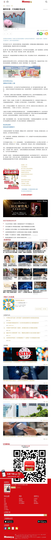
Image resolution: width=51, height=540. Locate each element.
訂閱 (45, 515)
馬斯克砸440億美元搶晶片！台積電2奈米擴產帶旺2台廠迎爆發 (19, 380)
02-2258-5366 (21, 534)
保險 (5, 501)
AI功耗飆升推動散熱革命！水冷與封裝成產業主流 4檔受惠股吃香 (22, 322)
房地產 (5, 503)
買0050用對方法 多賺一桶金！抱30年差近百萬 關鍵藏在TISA (10, 252)
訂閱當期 (18, 487)
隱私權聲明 (36, 503)
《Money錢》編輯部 (44, 30)
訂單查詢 (35, 498)
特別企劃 (6, 508)
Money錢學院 (21, 503)
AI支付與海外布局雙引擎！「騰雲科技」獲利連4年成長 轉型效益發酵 (20, 436)
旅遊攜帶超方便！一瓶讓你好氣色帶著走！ (10, 278)
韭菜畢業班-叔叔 (10, 325)
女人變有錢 (6, 509)
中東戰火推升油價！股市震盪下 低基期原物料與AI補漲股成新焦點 (22, 317)
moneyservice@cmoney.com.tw (33, 534)
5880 (14, 142)
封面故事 (6, 506)
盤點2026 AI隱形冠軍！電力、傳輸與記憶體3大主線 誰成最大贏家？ (23, 332)
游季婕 (47, 401)
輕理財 (5, 504)
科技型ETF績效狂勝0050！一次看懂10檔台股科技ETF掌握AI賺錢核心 (25, 292)
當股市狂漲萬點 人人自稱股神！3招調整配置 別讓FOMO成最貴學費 (25, 279)
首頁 (4, 5)
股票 (5, 498)
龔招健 (9, 320)
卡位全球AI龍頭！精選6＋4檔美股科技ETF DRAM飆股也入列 (40, 279)
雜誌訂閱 (20, 498)
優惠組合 (13, 487)
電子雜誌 (35, 501)
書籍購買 (20, 500)
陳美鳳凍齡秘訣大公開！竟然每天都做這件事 (40, 251)
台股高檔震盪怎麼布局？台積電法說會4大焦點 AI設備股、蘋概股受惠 (25, 265)
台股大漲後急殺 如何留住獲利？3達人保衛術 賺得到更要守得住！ (10, 292)
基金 (5, 500)
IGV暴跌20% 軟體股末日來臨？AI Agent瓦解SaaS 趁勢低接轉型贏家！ (20, 399)
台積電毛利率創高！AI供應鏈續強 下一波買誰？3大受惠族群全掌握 (23, 337)
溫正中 (47, 439)
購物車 (35, 500)
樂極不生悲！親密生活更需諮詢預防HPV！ (40, 291)
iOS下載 (44, 308)
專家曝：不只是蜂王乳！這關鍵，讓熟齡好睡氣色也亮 (10, 265)
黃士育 (9, 335)
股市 (12, 5)
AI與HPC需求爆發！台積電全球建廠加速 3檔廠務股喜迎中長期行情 (20, 417)
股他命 (9, 330)
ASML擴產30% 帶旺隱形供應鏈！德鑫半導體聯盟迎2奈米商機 (25, 252)
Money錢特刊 (21, 501)
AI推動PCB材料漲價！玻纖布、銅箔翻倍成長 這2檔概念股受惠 (21, 327)
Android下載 (38, 308)
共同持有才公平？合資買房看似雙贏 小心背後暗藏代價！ (40, 265)
